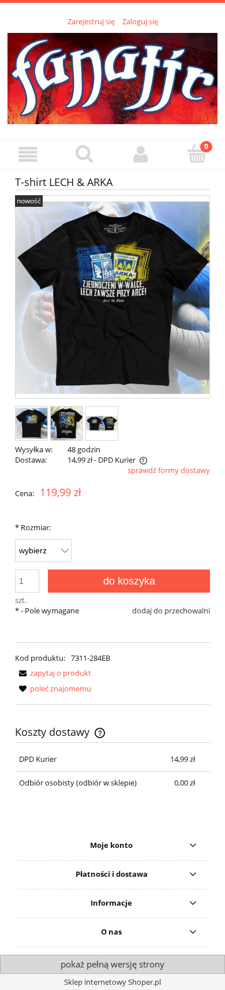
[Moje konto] (140, 154)
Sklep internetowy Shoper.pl (112, 982)
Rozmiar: (33, 527)
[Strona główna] (112, 76)
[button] (28, 154)
